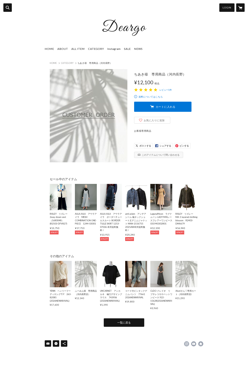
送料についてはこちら (151, 96)
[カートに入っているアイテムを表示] (240, 7)
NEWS (138, 48)
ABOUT (62, 48)
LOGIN (227, 7)
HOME (49, 48)
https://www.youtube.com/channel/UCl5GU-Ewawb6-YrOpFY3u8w (193, 343)
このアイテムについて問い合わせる (161, 154)
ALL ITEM (78, 48)
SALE (127, 48)
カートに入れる (166, 106)
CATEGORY (67, 63)
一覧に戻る (124, 322)
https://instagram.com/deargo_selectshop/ (186, 343)
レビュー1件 (165, 89)
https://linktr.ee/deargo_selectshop (200, 343)
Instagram (114, 48)
